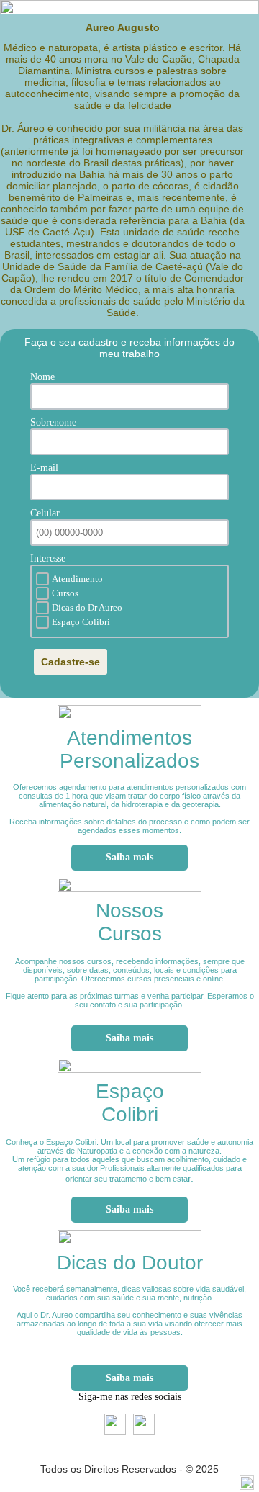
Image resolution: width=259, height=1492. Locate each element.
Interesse (47, 558)
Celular (45, 513)
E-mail (44, 467)
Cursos (65, 593)
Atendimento (77, 578)
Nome (42, 377)
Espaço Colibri (81, 621)
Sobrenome (53, 422)
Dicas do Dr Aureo (87, 607)
